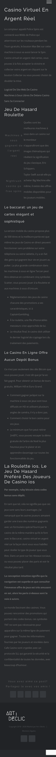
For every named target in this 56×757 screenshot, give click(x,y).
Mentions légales (29, 731)
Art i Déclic (40, 726)
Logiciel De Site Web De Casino (20, 89)
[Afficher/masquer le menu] (49, 1)
